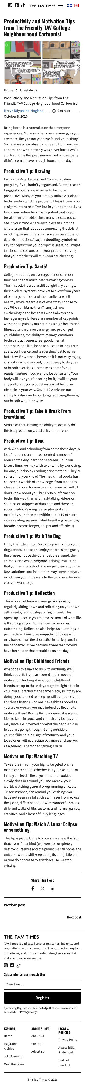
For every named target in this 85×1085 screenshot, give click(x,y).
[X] (42, 889)
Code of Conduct (64, 1062)
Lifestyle (26, 90)
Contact (36, 1043)
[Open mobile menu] (60, 5)
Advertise (37, 1051)
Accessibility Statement (66, 1050)
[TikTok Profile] (23, 5)
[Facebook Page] (17, 5)
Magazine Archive (10, 1046)
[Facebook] (32, 889)
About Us (37, 1035)
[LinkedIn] (52, 889)
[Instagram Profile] (10, 5)
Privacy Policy (28, 1012)
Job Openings (13, 1056)
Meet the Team (14, 1064)
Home (8, 90)
